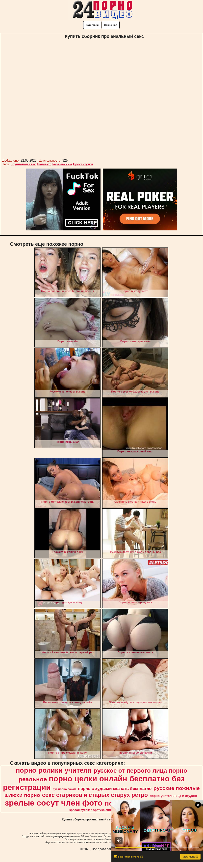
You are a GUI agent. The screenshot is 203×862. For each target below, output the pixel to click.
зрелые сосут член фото (54, 802)
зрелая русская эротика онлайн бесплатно (100, 810)
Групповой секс (23, 164)
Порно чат (110, 25)
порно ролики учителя (54, 770)
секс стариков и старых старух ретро (95, 795)
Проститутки (83, 164)
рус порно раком (64, 789)
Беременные (62, 164)
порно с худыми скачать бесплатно (115, 788)
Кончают (44, 164)
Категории (92, 25)
